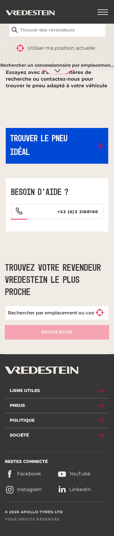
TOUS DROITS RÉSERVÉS (32, 519)
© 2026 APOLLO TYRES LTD (34, 512)
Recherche (57, 332)
